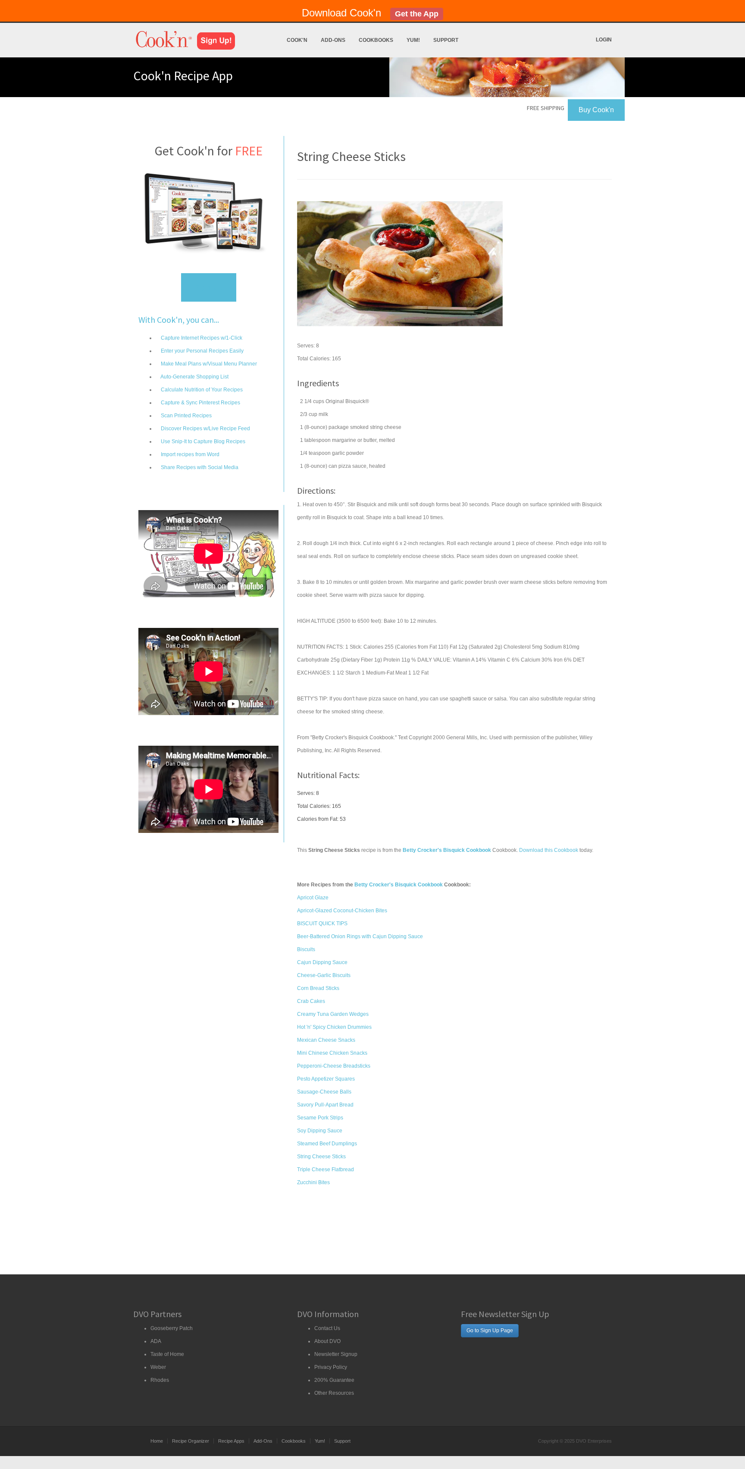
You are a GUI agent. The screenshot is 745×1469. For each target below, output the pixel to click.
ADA (155, 1341)
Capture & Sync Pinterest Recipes (200, 403)
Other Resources (334, 1393)
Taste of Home (167, 1354)
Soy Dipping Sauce (319, 1131)
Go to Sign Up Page (489, 1330)
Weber (158, 1367)
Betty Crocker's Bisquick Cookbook (398, 885)
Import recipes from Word (189, 454)
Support (445, 40)
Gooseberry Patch (171, 1328)
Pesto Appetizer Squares (326, 1079)
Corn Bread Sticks (318, 988)
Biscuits (306, 949)
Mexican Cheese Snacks (326, 1040)
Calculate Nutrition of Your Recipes (201, 390)
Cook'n (297, 40)
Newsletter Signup (335, 1354)
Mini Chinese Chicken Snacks (332, 1053)
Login (604, 40)
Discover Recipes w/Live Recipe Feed (205, 429)
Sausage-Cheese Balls (324, 1092)
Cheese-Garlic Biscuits (324, 975)
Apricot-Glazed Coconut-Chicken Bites (342, 911)
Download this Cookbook (548, 850)
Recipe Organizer (190, 1441)
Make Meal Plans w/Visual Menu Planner (208, 364)
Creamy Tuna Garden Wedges (333, 1014)
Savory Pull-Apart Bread (325, 1105)
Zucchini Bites (313, 1182)
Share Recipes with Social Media (199, 467)
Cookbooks (376, 40)
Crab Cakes (311, 1001)
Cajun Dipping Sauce (322, 962)
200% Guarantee (334, 1380)
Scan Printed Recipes (186, 416)
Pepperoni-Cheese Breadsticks (333, 1066)
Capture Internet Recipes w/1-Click (201, 338)
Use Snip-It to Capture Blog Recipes (202, 441)
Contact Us (327, 1328)
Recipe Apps (231, 1441)
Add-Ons (333, 40)
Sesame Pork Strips (320, 1118)
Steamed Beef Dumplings (327, 1144)
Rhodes (159, 1380)
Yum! (413, 40)
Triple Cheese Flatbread (325, 1169)
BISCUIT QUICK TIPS (322, 923)
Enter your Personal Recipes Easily (202, 351)
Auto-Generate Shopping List (194, 377)
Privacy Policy (330, 1367)
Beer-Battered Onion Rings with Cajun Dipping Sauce (360, 936)
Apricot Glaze (313, 898)
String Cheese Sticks (321, 1157)
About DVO (327, 1341)
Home (156, 1441)
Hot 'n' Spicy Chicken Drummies (334, 1027)
